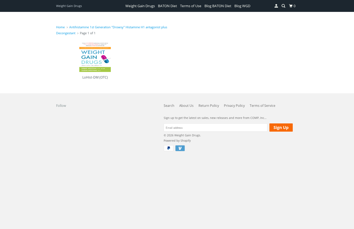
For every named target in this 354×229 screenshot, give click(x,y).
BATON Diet (167, 5)
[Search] (284, 6)
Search (169, 105)
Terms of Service (262, 105)
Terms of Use (190, 5)
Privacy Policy (234, 105)
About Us (186, 105)
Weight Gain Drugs (69, 6)
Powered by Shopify (177, 140)
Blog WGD (242, 5)
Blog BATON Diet (217, 5)
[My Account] (276, 6)
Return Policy (209, 105)
